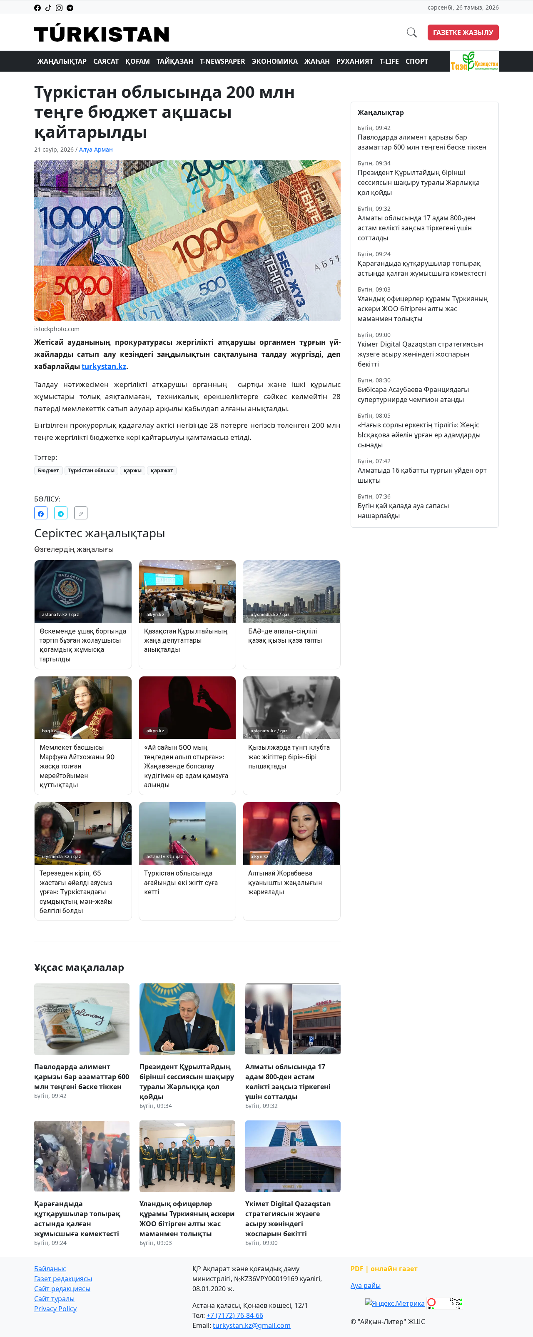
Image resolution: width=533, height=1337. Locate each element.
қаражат (162, 470)
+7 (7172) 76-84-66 (235, 1315)
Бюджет (48, 470)
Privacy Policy (55, 1308)
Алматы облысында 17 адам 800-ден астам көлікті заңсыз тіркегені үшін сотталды (416, 227)
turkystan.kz (104, 366)
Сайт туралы (54, 1298)
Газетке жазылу (463, 32)
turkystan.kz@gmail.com (252, 1325)
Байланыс (50, 1268)
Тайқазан (175, 61)
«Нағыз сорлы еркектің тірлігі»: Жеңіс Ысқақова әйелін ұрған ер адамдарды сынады (419, 434)
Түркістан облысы (91, 470)
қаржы (133, 470)
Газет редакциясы (63, 1278)
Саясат (106, 61)
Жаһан (317, 61)
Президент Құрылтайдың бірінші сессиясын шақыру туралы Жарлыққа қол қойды (419, 182)
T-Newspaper (222, 61)
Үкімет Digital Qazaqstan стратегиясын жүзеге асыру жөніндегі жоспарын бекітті (420, 354)
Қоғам (137, 61)
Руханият (354, 61)
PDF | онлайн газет (384, 1268)
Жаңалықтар (62, 61)
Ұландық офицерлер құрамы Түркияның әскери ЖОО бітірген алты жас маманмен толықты (423, 308)
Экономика (275, 61)
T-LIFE (389, 61)
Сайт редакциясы (62, 1288)
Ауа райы (366, 1285)
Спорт (417, 61)
